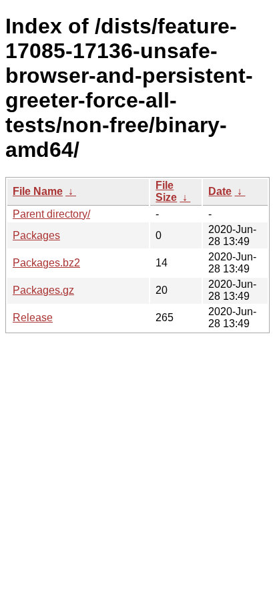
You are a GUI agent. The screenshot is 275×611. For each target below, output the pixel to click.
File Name (38, 191)
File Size (166, 191)
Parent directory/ (51, 214)
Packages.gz (43, 290)
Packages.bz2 (46, 262)
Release (33, 317)
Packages (36, 235)
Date (220, 191)
